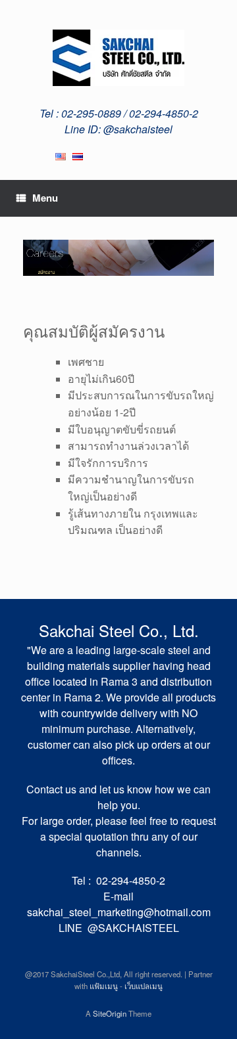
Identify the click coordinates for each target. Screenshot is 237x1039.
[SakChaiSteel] (118, 58)
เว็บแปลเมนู (143, 986)
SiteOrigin (109, 1013)
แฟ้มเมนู (104, 986)
